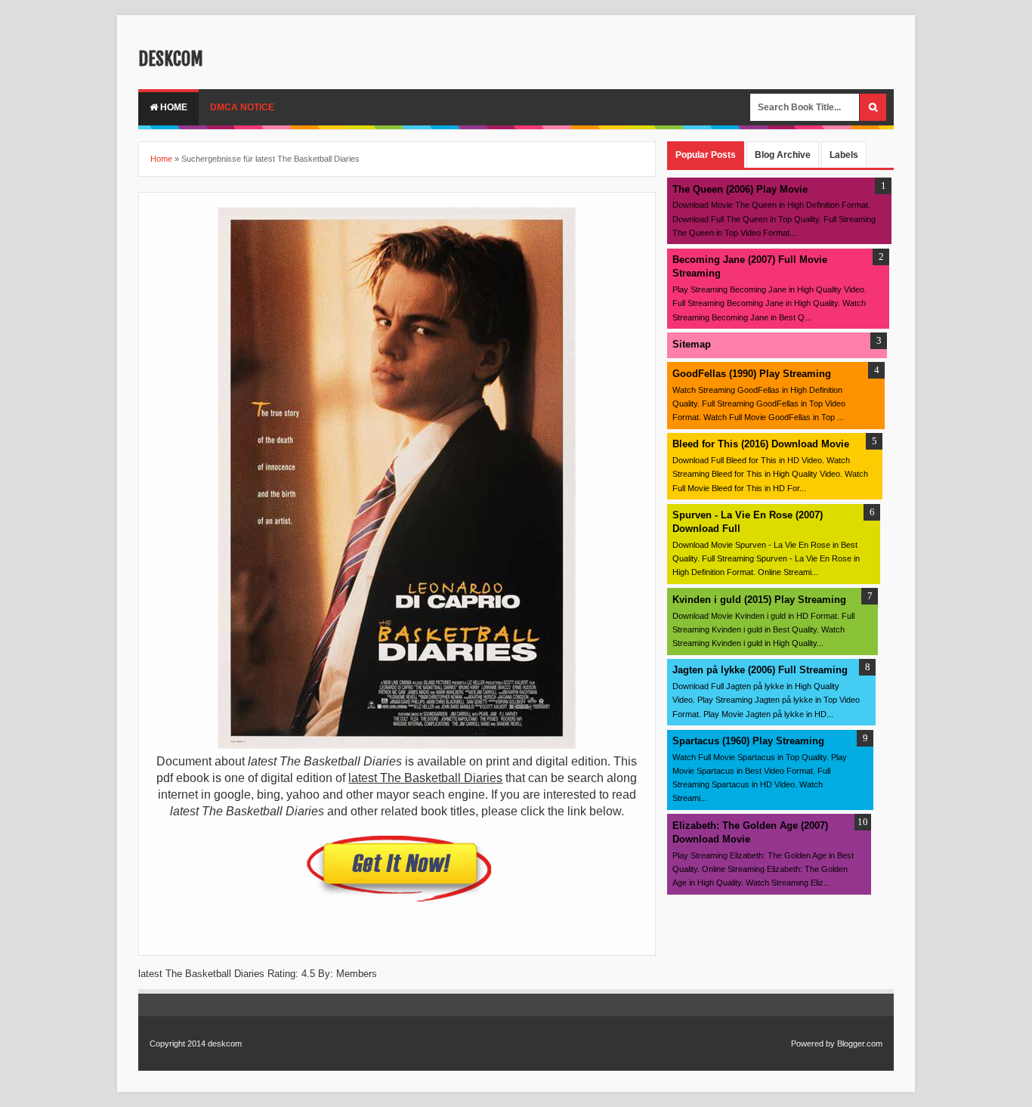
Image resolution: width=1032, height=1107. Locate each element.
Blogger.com (859, 1043)
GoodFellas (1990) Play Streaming (751, 373)
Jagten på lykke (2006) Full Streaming (760, 670)
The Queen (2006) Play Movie (740, 189)
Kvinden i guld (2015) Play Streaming (759, 599)
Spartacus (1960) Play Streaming (748, 741)
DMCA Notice (242, 107)
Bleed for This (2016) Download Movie (760, 444)
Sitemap (691, 344)
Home (172, 107)
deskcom (170, 59)
